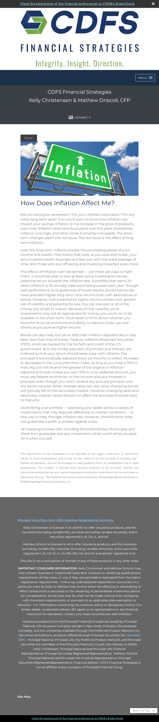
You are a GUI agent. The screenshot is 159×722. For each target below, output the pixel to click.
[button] (145, 77)
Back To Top (142, 710)
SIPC (21, 640)
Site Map (24, 697)
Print (29, 138)
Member (133, 635)
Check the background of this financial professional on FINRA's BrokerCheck (77, 4)
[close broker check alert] (153, 3)
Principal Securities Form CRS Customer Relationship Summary (65, 520)
